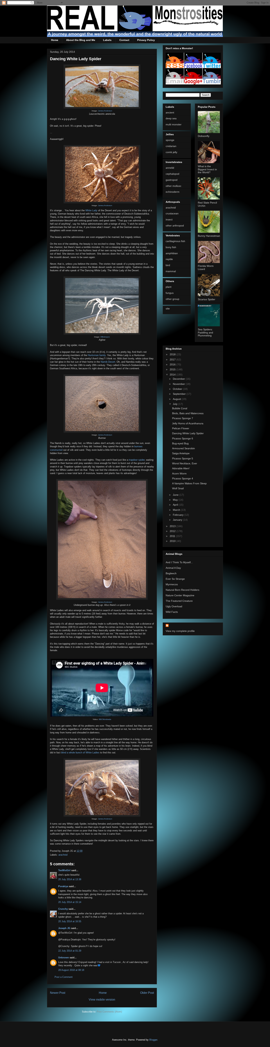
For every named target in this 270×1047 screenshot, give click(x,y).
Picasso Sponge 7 (182, 418)
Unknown (63, 957)
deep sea (171, 118)
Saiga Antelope (181, 453)
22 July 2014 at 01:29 (69, 950)
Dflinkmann (105, 337)
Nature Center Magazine (180, 595)
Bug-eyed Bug (180, 443)
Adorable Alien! (181, 468)
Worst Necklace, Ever (184, 463)
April (176, 504)
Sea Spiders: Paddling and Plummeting (205, 332)
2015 (173, 369)
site (168, 308)
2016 (173, 364)
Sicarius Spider (206, 299)
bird (168, 265)
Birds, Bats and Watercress (188, 413)
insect (169, 219)
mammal (171, 271)
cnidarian (171, 146)
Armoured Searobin (183, 448)
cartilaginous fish (175, 241)
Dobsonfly (203, 136)
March (177, 509)
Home (54, 40)
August (177, 399)
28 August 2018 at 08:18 (71, 970)
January (178, 519)
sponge (170, 140)
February (178, 514)
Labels (107, 40)
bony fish (171, 247)
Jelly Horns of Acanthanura (187, 423)
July (175, 403)
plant (168, 286)
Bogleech (171, 573)
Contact (124, 40)
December (179, 378)
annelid (170, 167)
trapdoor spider (137, 459)
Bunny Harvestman (209, 235)
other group (172, 298)
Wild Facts (172, 611)
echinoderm (172, 191)
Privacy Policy (146, 40)
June (176, 494)
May (176, 499)
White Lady (91, 210)
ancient (170, 112)
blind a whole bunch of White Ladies (80, 752)
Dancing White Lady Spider (188, 433)
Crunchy (63, 909)
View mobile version (102, 999)
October (178, 388)
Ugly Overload (174, 606)
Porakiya (63, 886)
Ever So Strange (175, 578)
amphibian (172, 253)
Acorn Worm (179, 473)
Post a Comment (64, 977)
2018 (173, 354)
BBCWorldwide (105, 719)
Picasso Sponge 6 (182, 438)
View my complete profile (180, 630)
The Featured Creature (179, 600)
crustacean (172, 213)
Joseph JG (64, 928)
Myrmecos (172, 584)
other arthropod (175, 225)
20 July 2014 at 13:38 (69, 879)
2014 (173, 374)
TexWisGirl (64, 870)
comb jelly (171, 152)
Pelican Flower (180, 428)
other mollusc (173, 185)
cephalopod (172, 173)
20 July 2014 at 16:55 (69, 921)
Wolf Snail (178, 488)
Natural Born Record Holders (182, 589)
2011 (173, 536)
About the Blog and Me (80, 40)
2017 (173, 359)
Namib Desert (108, 361)
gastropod (171, 179)
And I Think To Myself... (179, 562)
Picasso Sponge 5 (182, 458)
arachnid (62, 854)
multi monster (173, 124)
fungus (170, 292)
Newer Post (57, 992)
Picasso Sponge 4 (182, 478)
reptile (169, 259)
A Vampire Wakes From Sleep (189, 483)
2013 (173, 526)
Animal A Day (173, 567)
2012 (173, 531)
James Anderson (105, 111)
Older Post (147, 992)
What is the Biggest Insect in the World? (207, 169)
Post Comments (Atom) (109, 1011)
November (179, 383)
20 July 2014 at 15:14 (69, 902)
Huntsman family (97, 355)
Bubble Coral (179, 408)
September (179, 393)
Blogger (153, 1039)
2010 (173, 541)
